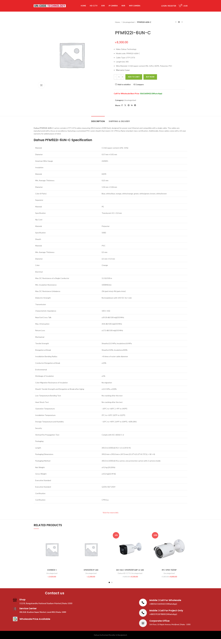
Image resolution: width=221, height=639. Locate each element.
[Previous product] (175, 22)
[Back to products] (178, 22)
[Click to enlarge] (41, 85)
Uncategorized (128, 22)
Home (117, 22)
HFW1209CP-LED (91, 570)
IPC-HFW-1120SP (169, 570)
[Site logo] (50, 6)
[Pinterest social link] (128, 105)
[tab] (98, 120)
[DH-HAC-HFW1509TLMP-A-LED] (130, 549)
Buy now (150, 77)
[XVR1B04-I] (52, 549)
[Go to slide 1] (109, 582)
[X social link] (125, 105)
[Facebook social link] (122, 105)
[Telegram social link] (135, 105)
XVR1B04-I (52, 570)
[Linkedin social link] (131, 105)
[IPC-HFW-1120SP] (169, 549)
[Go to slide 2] (111, 582)
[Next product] (182, 22)
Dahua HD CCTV (124, 573)
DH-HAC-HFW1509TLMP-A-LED (130, 570)
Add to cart (134, 77)
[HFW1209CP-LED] (91, 549)
